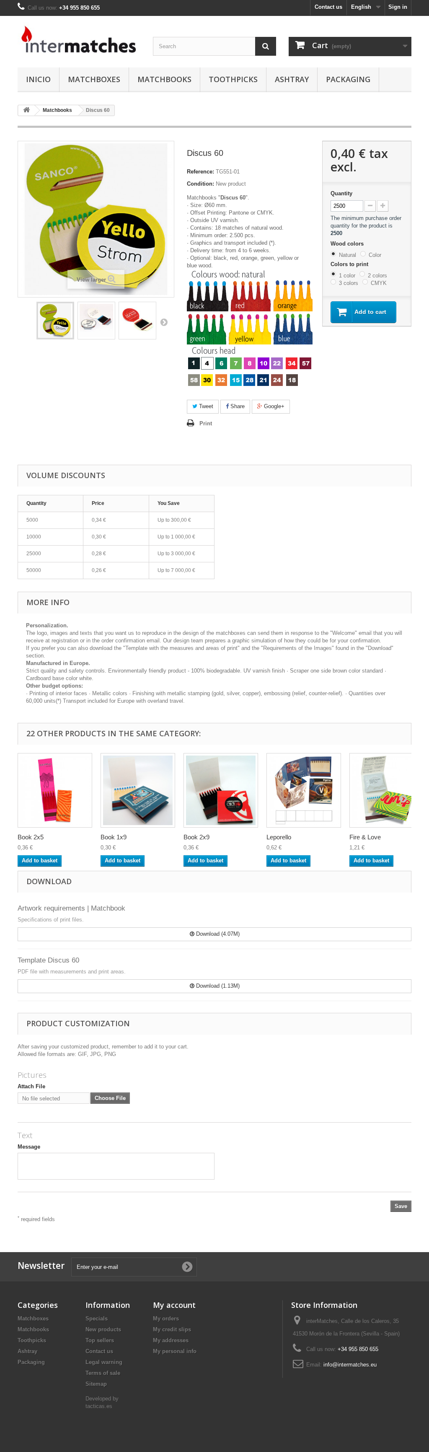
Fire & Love (365, 837)
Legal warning (103, 1362)
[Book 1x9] (138, 790)
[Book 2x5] (55, 790)
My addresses (171, 1340)
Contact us (328, 7)
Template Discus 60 (48, 960)
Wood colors (348, 244)
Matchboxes (94, 79)
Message (29, 1147)
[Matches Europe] (79, 39)
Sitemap (96, 1384)
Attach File (31, 1086)
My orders (166, 1318)
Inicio (38, 79)
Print (205, 423)
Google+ (273, 406)
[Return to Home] (26, 110)
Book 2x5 (31, 837)
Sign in (397, 7)
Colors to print (350, 264)
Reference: (200, 171)
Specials (96, 1318)
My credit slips (172, 1329)
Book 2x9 (196, 837)
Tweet (205, 406)
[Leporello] (303, 790)
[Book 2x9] (220, 790)
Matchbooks (164, 79)
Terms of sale (102, 1373)
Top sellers (99, 1340)
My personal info (174, 1351)
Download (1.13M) (217, 986)
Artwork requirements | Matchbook (71, 908)
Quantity (341, 193)
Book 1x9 (114, 837)
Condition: (200, 184)
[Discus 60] (55, 320)
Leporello (278, 837)
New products (103, 1329)
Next (164, 322)
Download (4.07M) (217, 934)
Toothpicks (233, 79)
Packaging (348, 79)
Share (237, 406)
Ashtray (292, 79)
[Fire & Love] (386, 790)
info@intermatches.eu (350, 1364)
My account (174, 1305)
